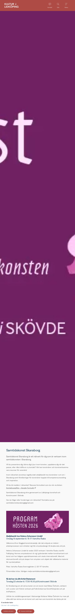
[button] (50, 5)
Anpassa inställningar (26, 611)
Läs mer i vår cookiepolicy (9, 605)
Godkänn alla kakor (8, 611)
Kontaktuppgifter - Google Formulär (21, 488)
